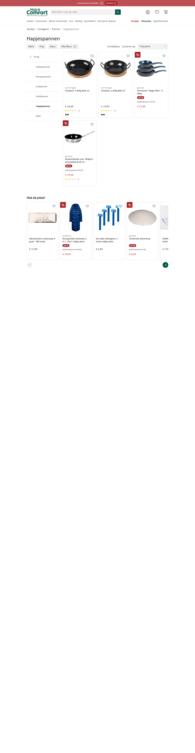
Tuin (71, 21)
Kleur (53, 46)
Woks (38, 116)
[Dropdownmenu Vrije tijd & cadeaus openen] (116, 21)
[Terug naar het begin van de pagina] (191, 732)
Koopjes (135, 21)
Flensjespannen (43, 76)
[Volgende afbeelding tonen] (93, 68)
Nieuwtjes (146, 21)
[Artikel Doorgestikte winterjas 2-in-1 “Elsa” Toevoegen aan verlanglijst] (87, 206)
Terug (36, 56)
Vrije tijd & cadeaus (106, 21)
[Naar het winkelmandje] (166, 12)
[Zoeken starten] (118, 12)
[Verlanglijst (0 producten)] (157, 12)
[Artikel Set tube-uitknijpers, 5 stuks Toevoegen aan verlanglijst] (121, 206)
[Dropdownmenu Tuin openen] (74, 21)
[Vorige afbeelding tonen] (66, 68)
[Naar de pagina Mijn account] (147, 12)
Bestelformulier (160, 21)
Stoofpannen (42, 96)
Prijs (42, 46)
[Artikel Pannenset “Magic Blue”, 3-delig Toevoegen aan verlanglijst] (164, 56)
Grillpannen (41, 86)
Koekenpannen (43, 66)
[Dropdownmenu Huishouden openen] (48, 21)
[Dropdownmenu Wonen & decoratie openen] (68, 21)
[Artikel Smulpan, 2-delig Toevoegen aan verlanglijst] (92, 56)
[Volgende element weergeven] (165, 265)
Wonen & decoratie (58, 21)
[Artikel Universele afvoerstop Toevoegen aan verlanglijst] (154, 206)
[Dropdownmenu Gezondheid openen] (96, 21)
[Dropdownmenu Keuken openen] (35, 21)
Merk (31, 46)
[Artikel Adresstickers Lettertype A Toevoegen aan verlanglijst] (54, 206)
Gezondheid (90, 21)
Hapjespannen (71, 29)
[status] (82, 12)
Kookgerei (43, 29)
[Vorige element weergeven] (29, 265)
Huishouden (41, 21)
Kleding (78, 21)
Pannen (56, 29)
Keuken (30, 21)
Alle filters (66, 46)
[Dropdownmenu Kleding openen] (83, 21)
